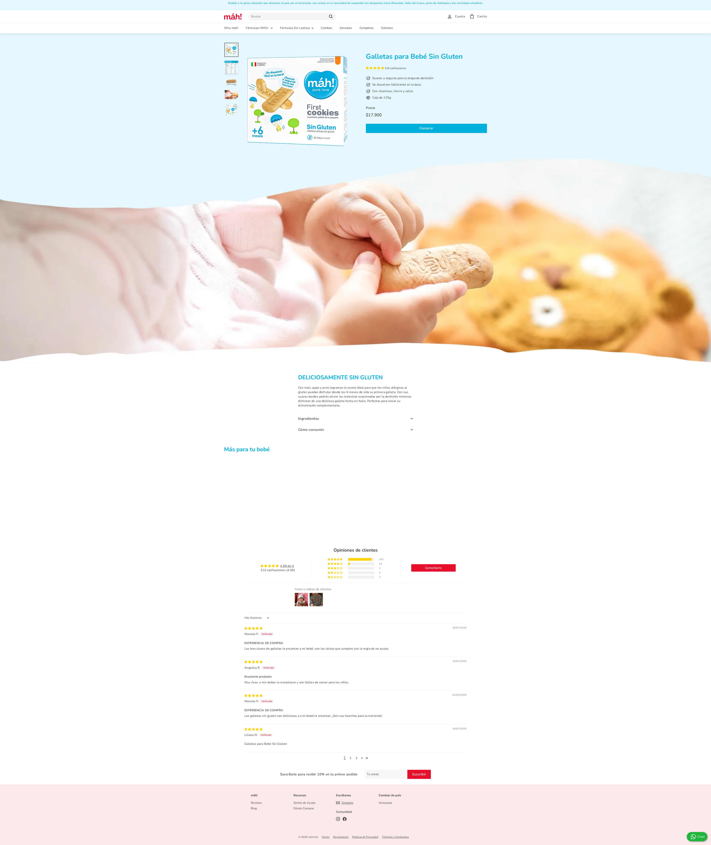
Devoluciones (340, 837)
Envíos (325, 837)
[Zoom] (297, 98)
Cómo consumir (311, 429)
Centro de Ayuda (304, 803)
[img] (253, 628)
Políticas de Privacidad (365, 837)
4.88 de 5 (287, 566)
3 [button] (356, 758)
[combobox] (292, 16)
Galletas (387, 28)
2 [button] (350, 758)
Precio (370, 108)
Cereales (346, 28)
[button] (375, 68)
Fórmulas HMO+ (258, 28)
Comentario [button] (433, 568)
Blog (254, 808)
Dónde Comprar (303, 808)
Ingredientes (308, 418)
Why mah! (231, 28)
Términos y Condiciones (395, 837)
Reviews (256, 803)
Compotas (367, 28)
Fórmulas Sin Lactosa (295, 28)
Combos (326, 28)
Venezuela (385, 803)
